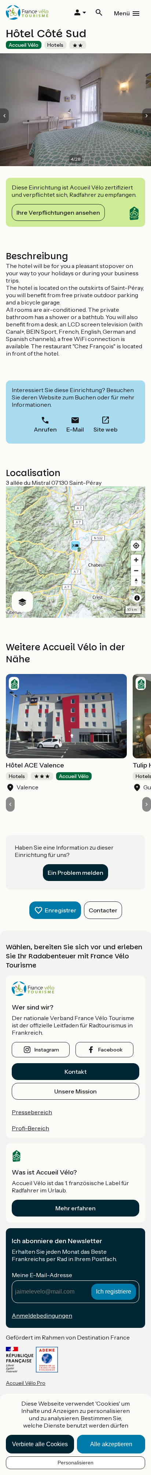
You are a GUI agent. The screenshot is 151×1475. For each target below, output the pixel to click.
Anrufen (45, 429)
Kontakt (75, 1071)
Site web (105, 429)
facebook (110, 1049)
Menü (122, 13)
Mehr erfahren (75, 1208)
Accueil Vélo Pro (25, 1383)
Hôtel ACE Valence (35, 765)
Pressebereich (32, 1112)
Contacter (103, 910)
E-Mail (75, 429)
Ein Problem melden (75, 872)
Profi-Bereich (30, 1128)
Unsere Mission (75, 1091)
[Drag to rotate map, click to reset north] (136, 581)
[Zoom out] (136, 570)
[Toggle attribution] (137, 598)
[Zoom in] (136, 560)
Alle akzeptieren (111, 1444)
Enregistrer (60, 910)
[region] (75, 552)
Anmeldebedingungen (42, 1315)
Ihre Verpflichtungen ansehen (58, 212)
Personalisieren (75, 1463)
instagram (46, 1049)
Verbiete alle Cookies (40, 1444)
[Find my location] (136, 545)
